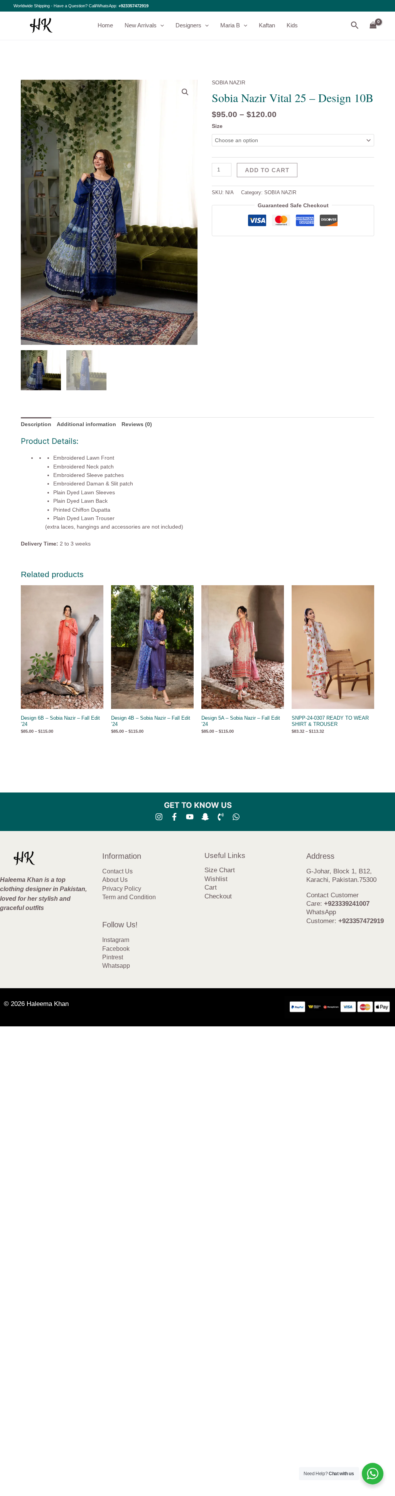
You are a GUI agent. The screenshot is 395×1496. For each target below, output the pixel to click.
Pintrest (112, 957)
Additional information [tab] (86, 424)
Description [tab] (36, 424)
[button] (160, 25)
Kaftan (267, 25)
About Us (115, 879)
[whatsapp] (236, 817)
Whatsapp (116, 965)
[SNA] (205, 817)
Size (217, 126)
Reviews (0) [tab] (137, 424)
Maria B (230, 25)
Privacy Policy (121, 888)
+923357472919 (133, 5)
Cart (210, 887)
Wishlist (216, 879)
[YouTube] (190, 817)
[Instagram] (159, 817)
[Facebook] (174, 817)
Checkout (218, 896)
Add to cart (267, 170)
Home (105, 25)
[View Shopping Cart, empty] (373, 25)
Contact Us (117, 871)
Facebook (116, 948)
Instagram (115, 940)
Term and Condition (129, 897)
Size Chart (219, 870)
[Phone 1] (221, 817)
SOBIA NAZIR (228, 82)
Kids (292, 25)
